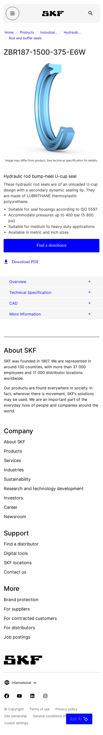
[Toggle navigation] (12, 13)
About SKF (14, 441)
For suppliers (17, 608)
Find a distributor (51, 245)
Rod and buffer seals (25, 38)
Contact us (15, 572)
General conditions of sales (54, 716)
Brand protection (21, 599)
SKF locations (18, 562)
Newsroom (15, 516)
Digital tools (16, 553)
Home (9, 32)
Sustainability (17, 479)
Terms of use (39, 709)
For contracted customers (30, 618)
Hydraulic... (72, 32)
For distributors (19, 627)
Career (10, 507)
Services (12, 460)
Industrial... (48, 32)
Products (27, 32)
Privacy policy (66, 709)
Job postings (17, 637)
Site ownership (15, 716)
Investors (13, 497)
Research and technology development (44, 488)
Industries (14, 469)
